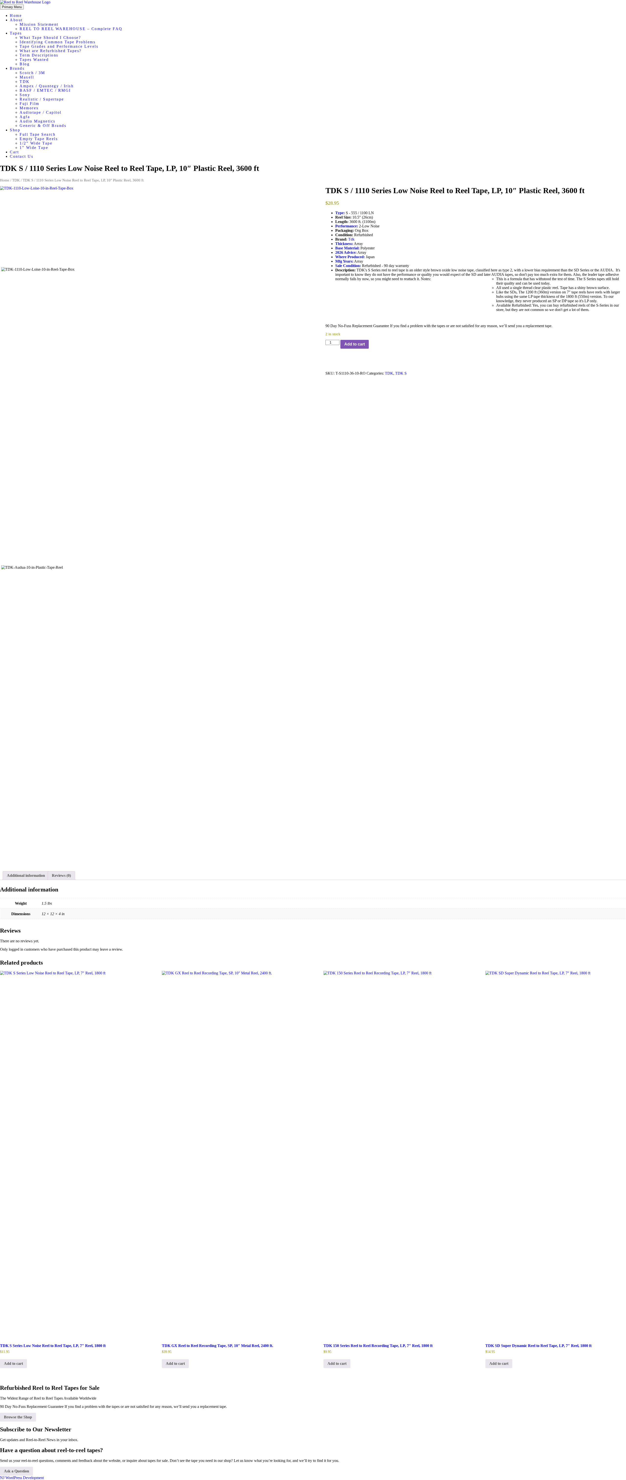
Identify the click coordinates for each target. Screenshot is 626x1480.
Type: (340, 213)
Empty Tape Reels (39, 139)
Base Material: (347, 248)
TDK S (401, 373)
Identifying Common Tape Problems (57, 42)
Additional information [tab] (26, 875)
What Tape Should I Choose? (50, 37)
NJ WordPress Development (22, 1478)
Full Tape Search (38, 134)
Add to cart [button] (13, 1363)
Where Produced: (350, 257)
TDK (25, 81)
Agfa (25, 117)
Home (16, 15)
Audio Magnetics (38, 121)
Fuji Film (29, 103)
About (16, 20)
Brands (17, 68)
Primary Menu (12, 7)
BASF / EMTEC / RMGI (45, 90)
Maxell (27, 77)
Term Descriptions (39, 55)
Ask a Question (16, 1471)
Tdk (351, 239)
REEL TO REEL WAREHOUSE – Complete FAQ (71, 29)
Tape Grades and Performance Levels (59, 46)
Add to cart (354, 344)
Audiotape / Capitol (41, 112)
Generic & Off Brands (43, 125)
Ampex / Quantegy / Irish (47, 86)
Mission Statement (39, 24)
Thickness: (344, 244)
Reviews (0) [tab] (61, 875)
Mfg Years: (344, 261)
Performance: (346, 226)
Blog (25, 64)
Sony (25, 95)
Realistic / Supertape (42, 99)
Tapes (16, 33)
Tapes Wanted (34, 59)
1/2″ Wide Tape (36, 143)
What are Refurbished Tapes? (51, 51)
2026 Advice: (346, 252)
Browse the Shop (18, 1417)
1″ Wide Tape (34, 147)
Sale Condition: (348, 266)
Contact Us (21, 156)
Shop (15, 130)
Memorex (29, 108)
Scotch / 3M (32, 73)
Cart (14, 152)
